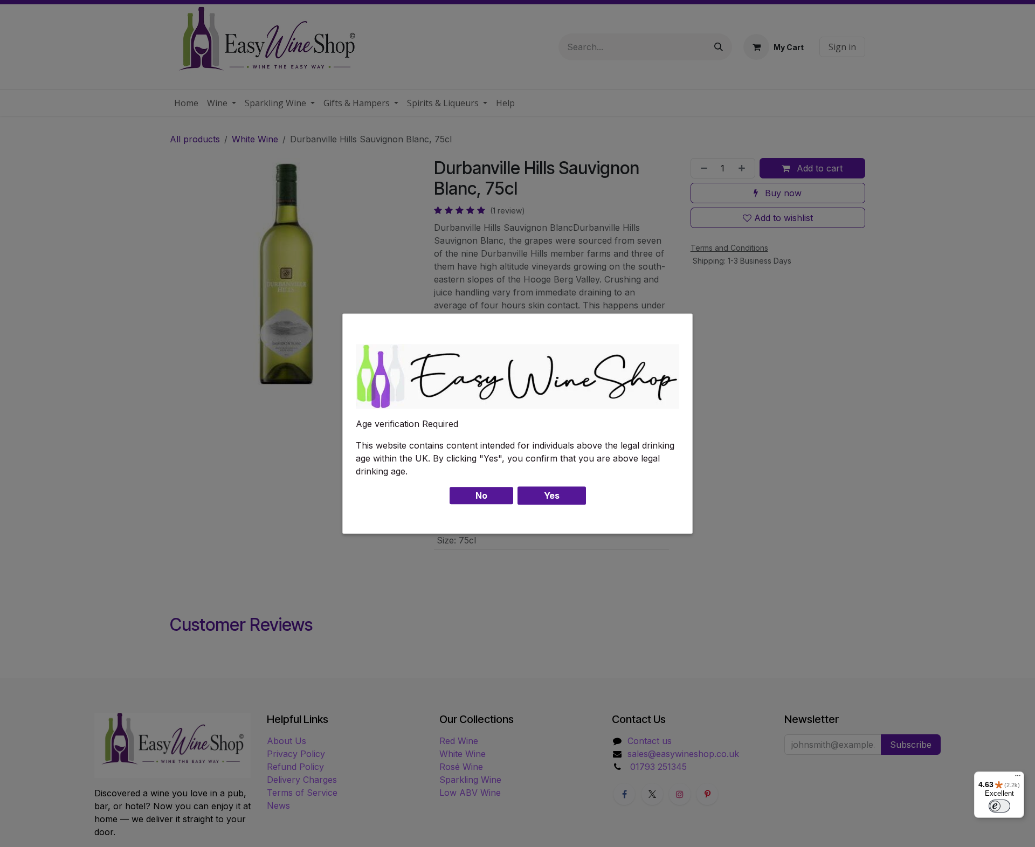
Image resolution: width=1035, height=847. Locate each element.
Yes (552, 495)
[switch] (999, 806)
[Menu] (1017, 778)
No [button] (481, 495)
